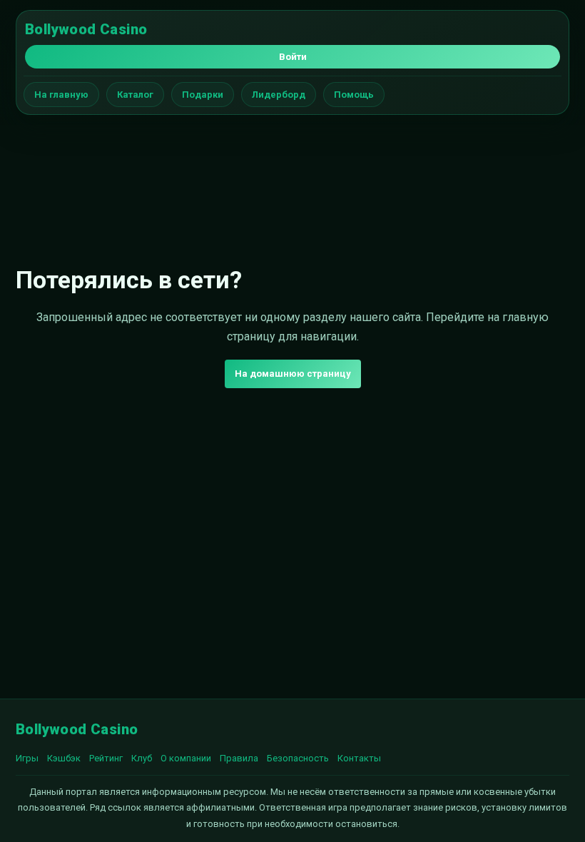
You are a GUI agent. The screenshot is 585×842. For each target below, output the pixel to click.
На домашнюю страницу (293, 373)
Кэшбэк (64, 758)
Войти (293, 56)
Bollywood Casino (86, 29)
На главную (61, 94)
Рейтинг (106, 758)
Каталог (135, 94)
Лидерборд (278, 94)
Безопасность (298, 758)
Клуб (141, 758)
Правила (239, 758)
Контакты (359, 758)
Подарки (202, 94)
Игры (27, 758)
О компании (186, 758)
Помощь (354, 94)
